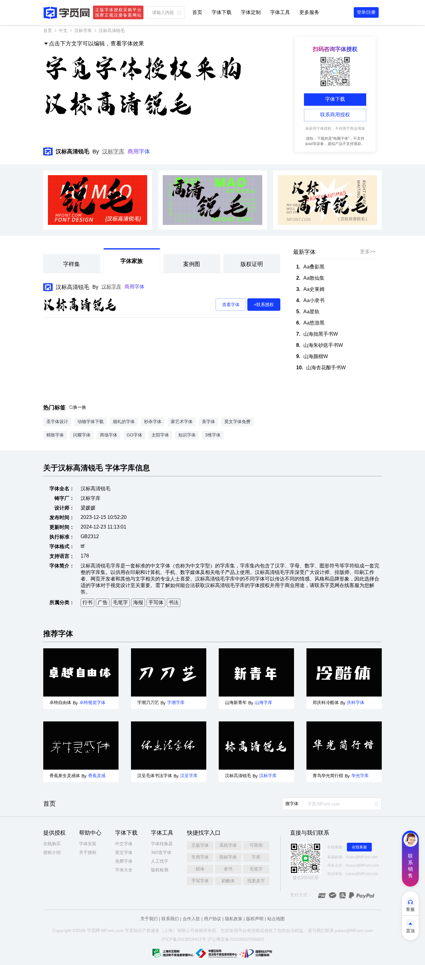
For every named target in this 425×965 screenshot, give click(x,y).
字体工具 (280, 12)
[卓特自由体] (81, 672)
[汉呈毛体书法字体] (168, 745)
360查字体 (161, 852)
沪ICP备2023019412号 (183, 939)
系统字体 (228, 845)
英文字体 (124, 852)
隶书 (228, 868)
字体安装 (87, 843)
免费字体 (124, 861)
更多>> (368, 251)
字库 (256, 857)
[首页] (66, 12)
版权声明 (255, 918)
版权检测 (159, 869)
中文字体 (124, 843)
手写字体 (200, 880)
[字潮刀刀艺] (168, 672)
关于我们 (149, 918)
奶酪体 (228, 880)
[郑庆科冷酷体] (344, 672)
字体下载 (221, 12)
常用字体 (200, 857)
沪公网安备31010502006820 (236, 939)
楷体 (200, 868)
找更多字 (256, 880)
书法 (174, 602)
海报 (138, 602)
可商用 (256, 845)
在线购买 (52, 843)
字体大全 (124, 869)
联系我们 (170, 918)
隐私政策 (233, 918)
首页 (197, 12)
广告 (103, 602)
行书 (87, 602)
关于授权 (87, 852)
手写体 (155, 602)
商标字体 (228, 857)
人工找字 (159, 861)
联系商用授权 (335, 114)
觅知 (133, 930)
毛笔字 (120, 602)
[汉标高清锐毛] (256, 745)
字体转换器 (162, 843)
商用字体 (139, 151)
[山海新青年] (256, 672)
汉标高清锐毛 (72, 287)
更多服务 (309, 12)
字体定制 (251, 12)
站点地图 (276, 918)
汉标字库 (83, 30)
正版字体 (200, 845)
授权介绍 (52, 852)
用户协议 (212, 918)
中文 (63, 30)
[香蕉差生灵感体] (81, 745)
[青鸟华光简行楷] (344, 745)
